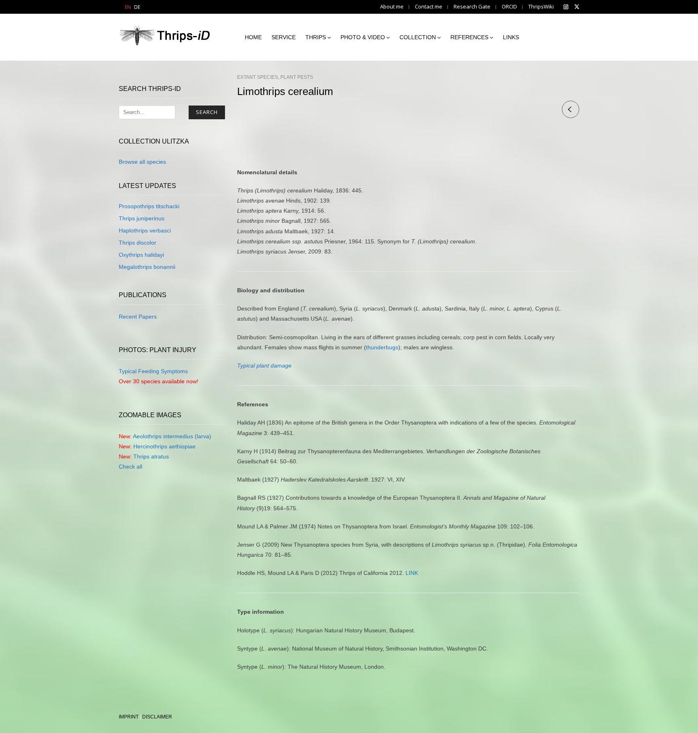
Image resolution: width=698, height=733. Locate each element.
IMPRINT (129, 717)
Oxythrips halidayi (141, 254)
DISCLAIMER (157, 717)
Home (253, 37)
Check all (130, 466)
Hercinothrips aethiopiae (164, 446)
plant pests (296, 77)
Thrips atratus (151, 456)
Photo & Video (363, 37)
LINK (412, 573)
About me (392, 6)
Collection (417, 37)
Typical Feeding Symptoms (153, 371)
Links (511, 37)
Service (283, 37)
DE (137, 7)
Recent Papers (138, 316)
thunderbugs (382, 347)
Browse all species (142, 161)
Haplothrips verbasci (145, 230)
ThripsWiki (541, 6)
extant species (257, 77)
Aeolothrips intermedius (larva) (172, 436)
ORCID (509, 6)
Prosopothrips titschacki (149, 206)
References (469, 37)
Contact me (428, 6)
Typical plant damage (264, 365)
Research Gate (472, 6)
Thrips (315, 37)
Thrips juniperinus (141, 218)
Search (207, 112)
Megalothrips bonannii (147, 267)
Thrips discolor (137, 242)
